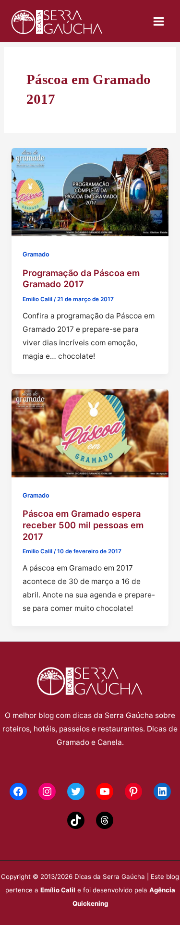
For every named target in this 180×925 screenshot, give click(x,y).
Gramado (36, 254)
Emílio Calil (57, 890)
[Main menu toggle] (158, 21)
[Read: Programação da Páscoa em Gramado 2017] (90, 191)
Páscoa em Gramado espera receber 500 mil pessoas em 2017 (83, 524)
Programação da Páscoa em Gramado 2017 (81, 279)
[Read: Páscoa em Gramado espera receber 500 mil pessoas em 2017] (90, 432)
